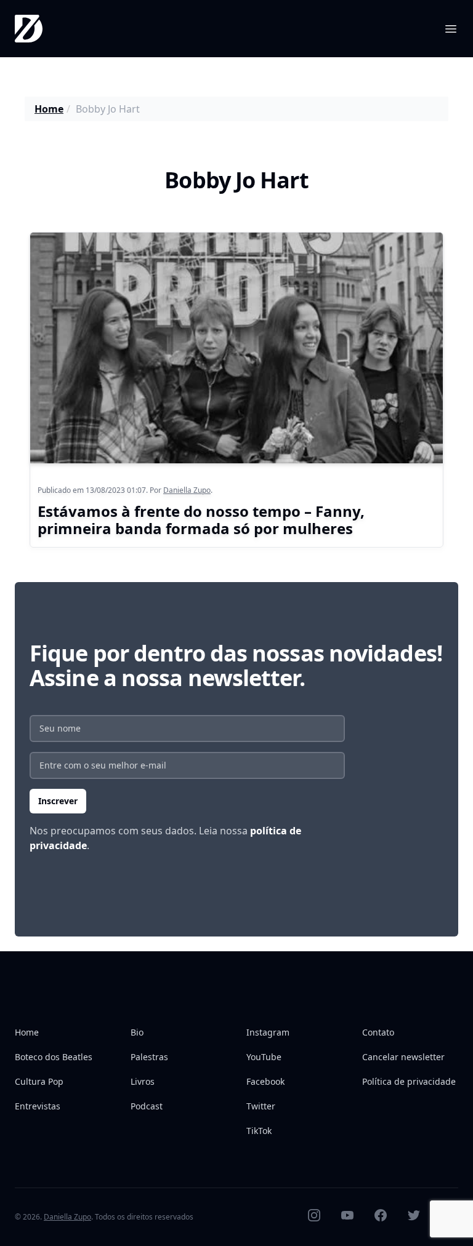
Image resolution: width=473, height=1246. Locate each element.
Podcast (147, 1106)
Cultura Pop (39, 1081)
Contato (378, 1032)
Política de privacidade (409, 1081)
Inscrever (58, 801)
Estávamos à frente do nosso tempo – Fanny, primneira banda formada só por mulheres (201, 519)
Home (48, 109)
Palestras (149, 1057)
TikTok (259, 1130)
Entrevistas (37, 1106)
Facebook (265, 1081)
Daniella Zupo (187, 490)
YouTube (263, 1057)
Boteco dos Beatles (53, 1057)
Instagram (267, 1032)
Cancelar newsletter (403, 1057)
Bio (137, 1032)
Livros (143, 1081)
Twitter (260, 1106)
